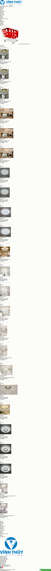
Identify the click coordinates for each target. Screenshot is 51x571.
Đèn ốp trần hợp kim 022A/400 (5, 81)
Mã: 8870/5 (2, 257)
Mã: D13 (1, 277)
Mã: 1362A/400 (2, 237)
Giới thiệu (1, 23)
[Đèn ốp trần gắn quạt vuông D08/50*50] (3, 512)
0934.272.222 (11, 6)
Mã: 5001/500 (2, 158)
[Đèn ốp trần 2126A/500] (5, 177)
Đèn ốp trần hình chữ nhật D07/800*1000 (7, 377)
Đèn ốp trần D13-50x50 (4, 298)
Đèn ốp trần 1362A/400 (4, 239)
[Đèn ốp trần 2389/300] (5, 473)
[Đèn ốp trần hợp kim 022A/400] (4, 78)
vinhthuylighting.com (4, 570)
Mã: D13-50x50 (2, 296)
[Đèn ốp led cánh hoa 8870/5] (5, 256)
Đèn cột (1, 15)
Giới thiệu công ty (3, 556)
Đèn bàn (1, 17)
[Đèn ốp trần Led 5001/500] (6, 157)
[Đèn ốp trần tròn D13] (5, 276)
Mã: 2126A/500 (2, 178)
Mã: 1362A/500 (2, 217)
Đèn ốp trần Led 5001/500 (4, 160)
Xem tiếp (1, 522)
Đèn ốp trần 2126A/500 (4, 180)
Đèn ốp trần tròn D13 (3, 278)
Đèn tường (2, 8)
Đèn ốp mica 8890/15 (4, 417)
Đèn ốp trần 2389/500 (4, 436)
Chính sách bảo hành (3, 558)
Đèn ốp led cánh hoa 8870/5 (5, 259)
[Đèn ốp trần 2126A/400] (5, 197)
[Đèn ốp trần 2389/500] (5, 433)
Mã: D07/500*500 (3, 355)
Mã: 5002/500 (2, 138)
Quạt (1, 19)
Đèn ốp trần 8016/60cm (4, 397)
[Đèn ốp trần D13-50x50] (5, 295)
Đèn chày (1, 16)
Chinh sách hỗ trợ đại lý (4, 559)
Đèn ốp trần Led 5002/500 (4, 140)
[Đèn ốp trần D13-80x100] (5, 315)
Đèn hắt (1, 10)
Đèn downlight (2, 11)
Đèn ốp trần (2, 13)
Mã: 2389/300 (2, 474)
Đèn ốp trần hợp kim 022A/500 (5, 61)
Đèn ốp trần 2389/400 (4, 456)
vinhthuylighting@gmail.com (5, 565)
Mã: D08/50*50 (2, 513)
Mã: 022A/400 (2, 79)
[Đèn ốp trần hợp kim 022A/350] (4, 98)
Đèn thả (1, 9)
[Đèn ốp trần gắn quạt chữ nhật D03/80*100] (3, 493)
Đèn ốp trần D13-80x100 (4, 318)
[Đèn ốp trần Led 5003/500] (6, 118)
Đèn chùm (1, 529)
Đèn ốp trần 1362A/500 (4, 219)
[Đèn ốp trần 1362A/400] (5, 236)
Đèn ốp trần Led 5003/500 (4, 121)
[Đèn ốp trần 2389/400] (5, 453)
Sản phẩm (1, 24)
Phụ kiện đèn (2, 21)
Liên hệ (1, 25)
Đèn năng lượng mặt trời (4, 18)
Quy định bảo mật (3, 560)
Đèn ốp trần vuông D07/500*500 (5, 357)
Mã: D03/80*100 (3, 494)
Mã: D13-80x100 (3, 316)
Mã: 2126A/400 (2, 198)
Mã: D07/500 (2, 336)
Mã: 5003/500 (2, 119)
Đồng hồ (1, 20)
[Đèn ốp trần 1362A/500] (5, 216)
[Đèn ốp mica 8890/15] (5, 414)
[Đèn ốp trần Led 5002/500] (6, 137)
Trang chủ (1, 22)
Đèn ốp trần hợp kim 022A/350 (5, 101)
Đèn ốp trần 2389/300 (4, 476)
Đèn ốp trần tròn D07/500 (4, 338)
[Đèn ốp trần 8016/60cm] (9, 394)
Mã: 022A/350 (2, 99)
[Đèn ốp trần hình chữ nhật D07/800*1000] (6, 374)
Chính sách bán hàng (3, 557)
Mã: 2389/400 (2, 454)
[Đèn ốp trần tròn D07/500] (3, 335)
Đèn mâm (1, 12)
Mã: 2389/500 (2, 434)
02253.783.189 (5, 6)
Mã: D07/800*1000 (3, 375)
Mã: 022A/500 (2, 59)
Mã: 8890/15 (2, 415)
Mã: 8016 (1, 395)
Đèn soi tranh (2, 14)
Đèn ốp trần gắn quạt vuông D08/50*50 (7, 515)
